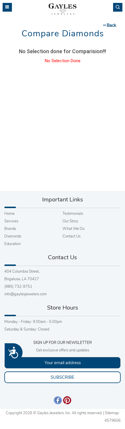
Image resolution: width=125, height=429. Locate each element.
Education (12, 243)
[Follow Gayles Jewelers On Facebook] (58, 400)
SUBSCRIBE (62, 377)
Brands (10, 228)
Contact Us (72, 236)
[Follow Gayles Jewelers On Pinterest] (67, 400)
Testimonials (73, 213)
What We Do (74, 228)
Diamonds (12, 236)
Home (9, 213)
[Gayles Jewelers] (62, 9)
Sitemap (112, 413)
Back (111, 25)
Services (11, 221)
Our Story (70, 221)
